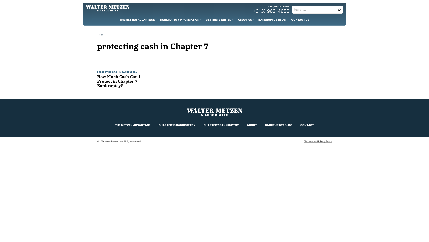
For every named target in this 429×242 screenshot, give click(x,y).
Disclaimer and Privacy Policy (318, 141)
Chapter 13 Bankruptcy (177, 125)
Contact (307, 125)
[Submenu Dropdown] (200, 19)
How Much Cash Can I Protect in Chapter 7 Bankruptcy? (118, 81)
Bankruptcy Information (179, 19)
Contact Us (300, 19)
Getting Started (218, 19)
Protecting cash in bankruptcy (117, 72)
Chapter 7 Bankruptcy (221, 125)
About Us (245, 19)
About (252, 125)
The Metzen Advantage (137, 19)
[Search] (339, 9)
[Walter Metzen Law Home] (107, 8)
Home (100, 34)
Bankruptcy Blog (272, 19)
